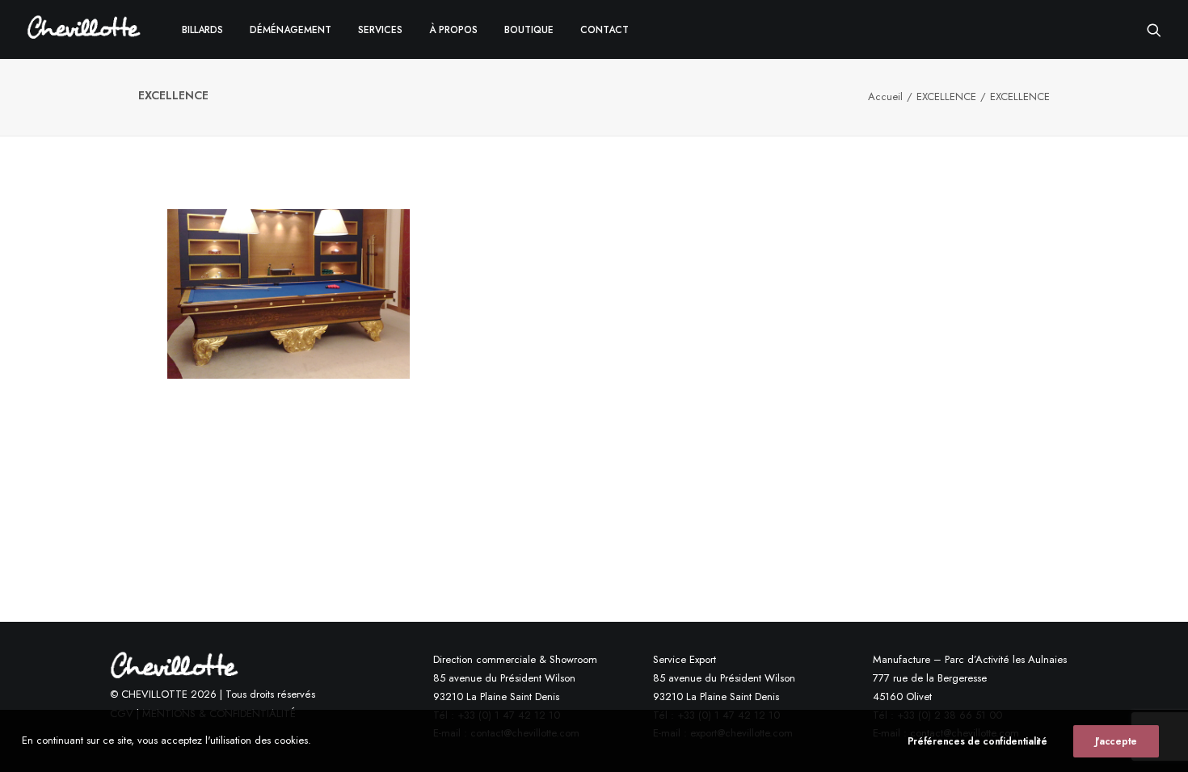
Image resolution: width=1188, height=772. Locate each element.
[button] (1154, 29)
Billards (202, 30)
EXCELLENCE (946, 96)
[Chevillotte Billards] (84, 29)
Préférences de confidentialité (977, 741)
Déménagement (290, 30)
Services (380, 30)
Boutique (529, 30)
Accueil (885, 96)
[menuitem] (202, 29)
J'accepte (1116, 741)
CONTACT (604, 30)
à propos (453, 30)
